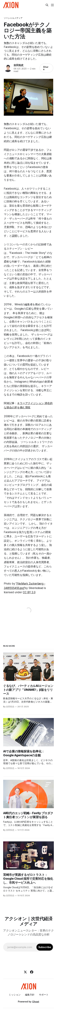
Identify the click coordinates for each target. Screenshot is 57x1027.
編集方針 (30, 994)
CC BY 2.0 (29, 592)
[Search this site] (47, 5)
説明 (14, 235)
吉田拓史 (19, 65)
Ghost (35, 1001)
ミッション (15, 994)
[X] (25, 972)
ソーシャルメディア (13, 18)
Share (45, 68)
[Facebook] (31, 972)
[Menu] (52, 5)
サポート (43, 994)
